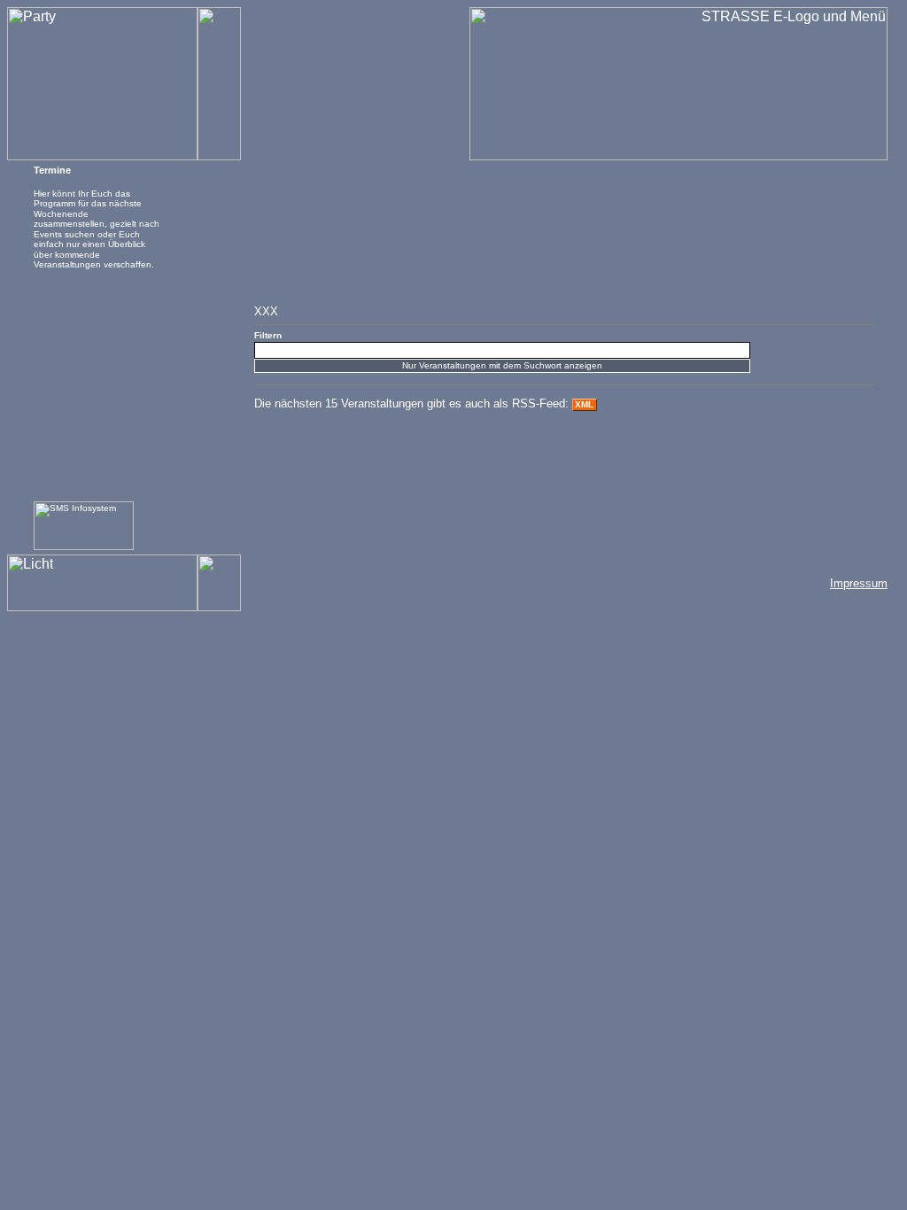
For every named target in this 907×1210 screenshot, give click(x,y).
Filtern (268, 335)
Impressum (859, 583)
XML (584, 404)
